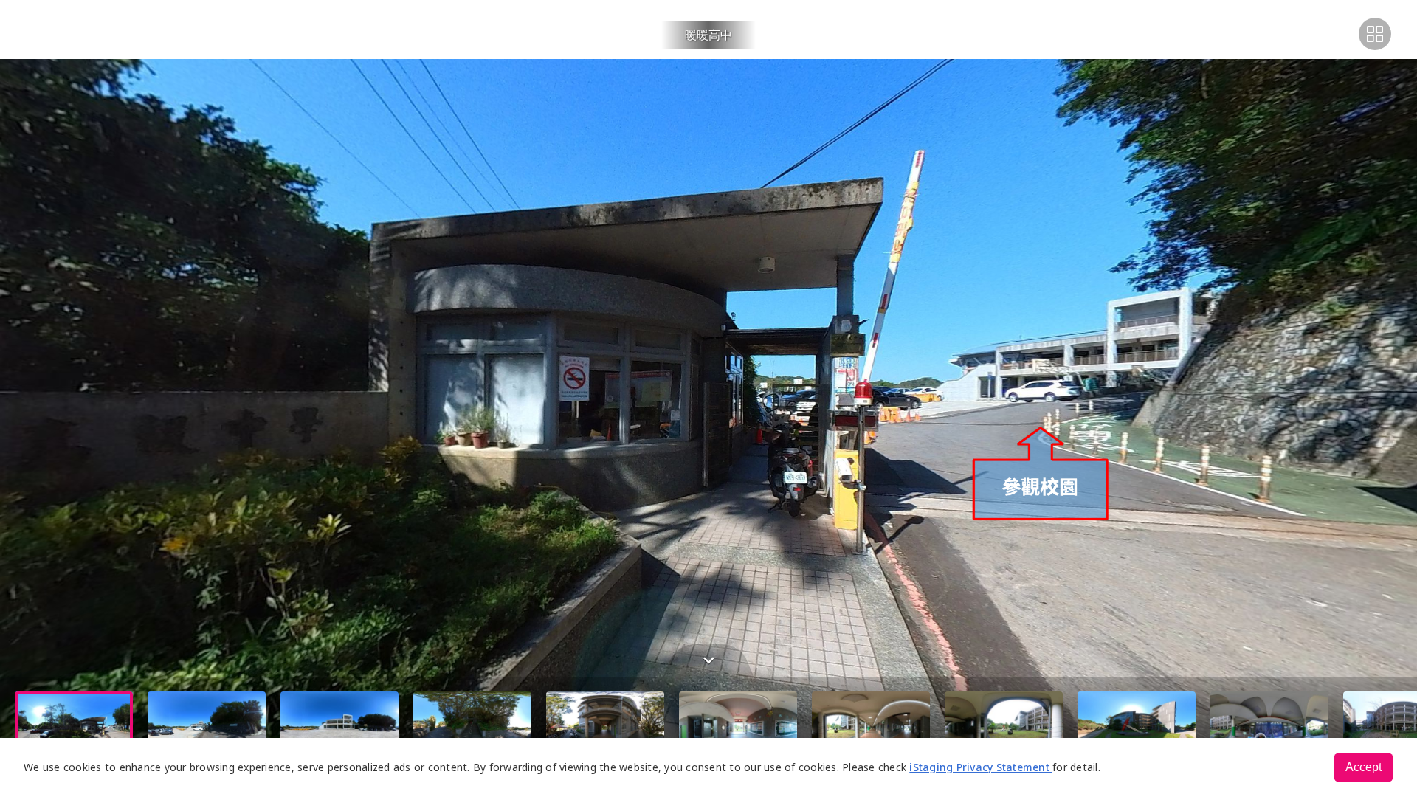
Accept (1363, 767)
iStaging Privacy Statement (980, 767)
